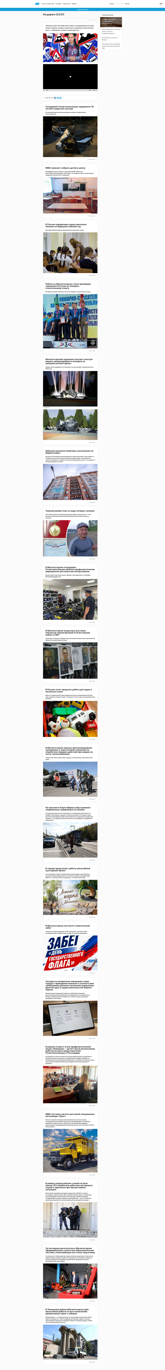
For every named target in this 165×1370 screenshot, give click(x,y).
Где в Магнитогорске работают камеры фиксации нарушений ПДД (111, 46)
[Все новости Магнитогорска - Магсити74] (37, 4)
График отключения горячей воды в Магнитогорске (108, 21)
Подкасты (67, 3)
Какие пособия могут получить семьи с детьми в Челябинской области (111, 31)
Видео (74, 3)
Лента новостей (48, 3)
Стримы (58, 3)
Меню (127, 3)
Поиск (111, 3)
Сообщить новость (82, 9)
